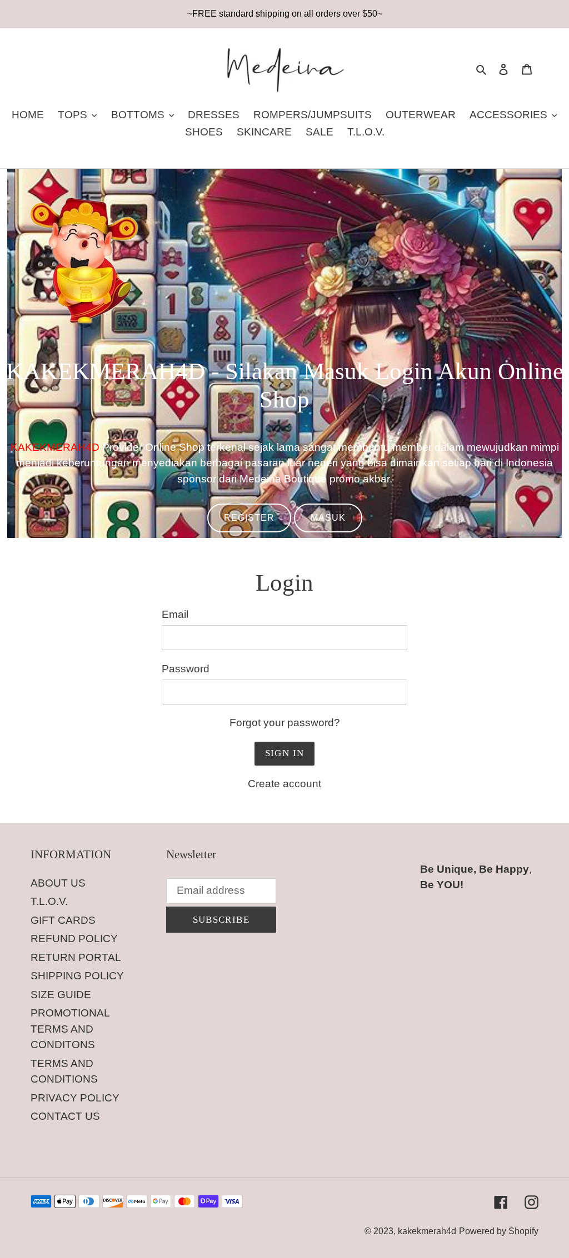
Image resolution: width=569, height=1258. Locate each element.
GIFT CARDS (63, 920)
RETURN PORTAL (76, 957)
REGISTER (249, 517)
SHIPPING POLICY (77, 976)
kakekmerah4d (427, 1231)
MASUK (328, 517)
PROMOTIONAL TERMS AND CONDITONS (70, 1028)
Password (185, 669)
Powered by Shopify (498, 1231)
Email (175, 614)
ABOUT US (58, 883)
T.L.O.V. (49, 901)
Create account (284, 783)
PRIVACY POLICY (75, 1098)
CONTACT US (65, 1116)
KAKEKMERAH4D (55, 447)
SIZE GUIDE (61, 994)
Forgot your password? (284, 722)
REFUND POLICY (74, 938)
